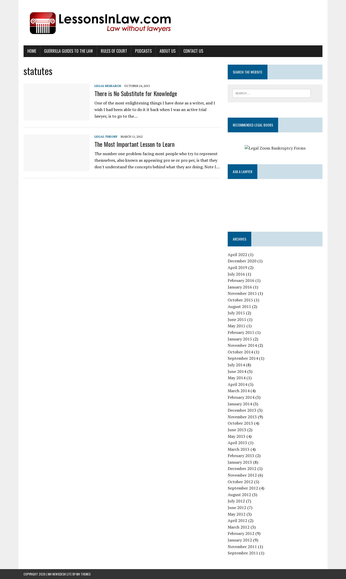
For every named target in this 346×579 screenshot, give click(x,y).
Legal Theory (106, 136)
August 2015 (239, 306)
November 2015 (242, 293)
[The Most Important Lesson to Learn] (56, 167)
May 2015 (236, 326)
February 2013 (241, 455)
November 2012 (242, 475)
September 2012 (243, 488)
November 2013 (242, 417)
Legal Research (107, 86)
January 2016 (240, 287)
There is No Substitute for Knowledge (135, 93)
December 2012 (242, 468)
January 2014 (240, 404)
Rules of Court (114, 51)
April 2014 (237, 384)
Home (31, 51)
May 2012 (236, 514)
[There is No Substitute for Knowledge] (56, 117)
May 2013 (236, 436)
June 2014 (237, 371)
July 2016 (236, 274)
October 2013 (240, 423)
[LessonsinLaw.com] (173, 22)
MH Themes (83, 574)
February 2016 (241, 280)
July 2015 (236, 313)
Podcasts (143, 51)
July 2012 (236, 501)
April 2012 (237, 520)
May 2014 (236, 378)
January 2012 (240, 540)
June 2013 (237, 429)
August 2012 (239, 494)
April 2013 (237, 442)
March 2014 (238, 390)
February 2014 (241, 397)
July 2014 (236, 365)
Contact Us (193, 51)
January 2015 (240, 339)
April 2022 (237, 254)
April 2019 (237, 267)
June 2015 (237, 319)
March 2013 (238, 449)
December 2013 (242, 410)
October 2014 (240, 352)
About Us (168, 51)
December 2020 (242, 261)
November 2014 (242, 345)
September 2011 (243, 553)
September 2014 (243, 358)
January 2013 (240, 462)
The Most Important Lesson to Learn (134, 144)
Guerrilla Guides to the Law (68, 51)
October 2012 (240, 481)
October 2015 (240, 300)
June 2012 (237, 507)
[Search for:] (272, 93)
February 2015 (241, 332)
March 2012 (238, 527)
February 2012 (241, 533)
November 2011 (242, 546)
